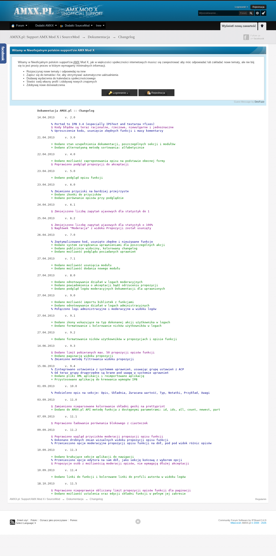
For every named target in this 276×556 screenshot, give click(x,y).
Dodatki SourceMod (76, 25)
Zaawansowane (257, 13)
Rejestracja (258, 7)
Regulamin (260, 499)
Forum (19, 25)
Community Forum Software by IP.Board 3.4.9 (242, 520)
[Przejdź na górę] (138, 521)
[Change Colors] (263, 12)
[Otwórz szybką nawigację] (262, 25)
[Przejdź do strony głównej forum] (58, 10)
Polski (34, 520)
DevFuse (259, 101)
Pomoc (73, 520)
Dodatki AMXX (44, 25)
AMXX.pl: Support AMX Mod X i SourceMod (35, 499)
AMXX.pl (246, 523)
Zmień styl (22, 520)
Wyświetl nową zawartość (239, 26)
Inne (98, 25)
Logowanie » (241, 7)
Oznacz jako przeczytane (53, 520)
